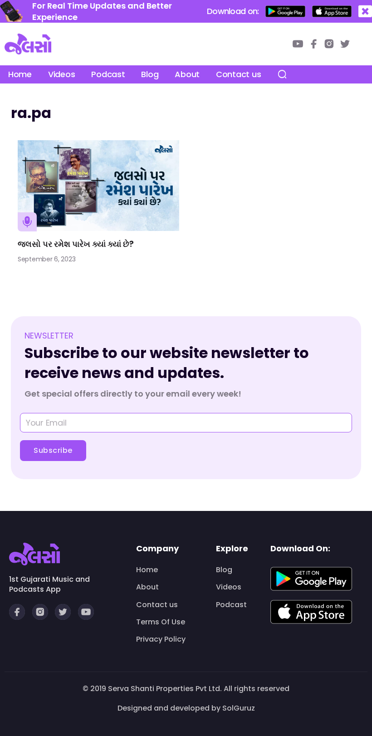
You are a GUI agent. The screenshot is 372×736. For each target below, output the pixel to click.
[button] (365, 12)
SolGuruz (238, 708)
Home (20, 74)
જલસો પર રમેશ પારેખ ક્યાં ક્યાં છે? (76, 244)
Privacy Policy (161, 639)
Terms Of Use (160, 622)
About (187, 74)
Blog (149, 74)
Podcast (108, 74)
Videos (61, 74)
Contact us (238, 74)
